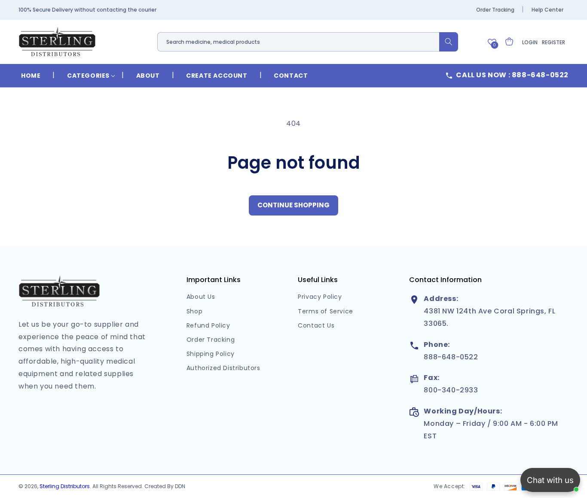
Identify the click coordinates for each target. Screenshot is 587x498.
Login (530, 42)
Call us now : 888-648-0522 (512, 75)
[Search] (448, 42)
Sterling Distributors (65, 486)
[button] (88, 75)
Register (553, 42)
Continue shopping (293, 205)
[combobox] (307, 42)
